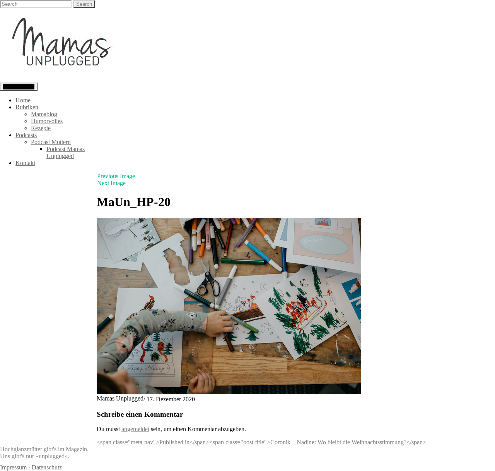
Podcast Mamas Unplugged (65, 152)
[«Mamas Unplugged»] (62, 79)
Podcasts (26, 135)
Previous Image (116, 176)
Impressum (13, 467)
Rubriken (26, 107)
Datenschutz (47, 467)
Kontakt (25, 163)
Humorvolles (47, 121)
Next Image (111, 183)
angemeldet (135, 429)
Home (23, 100)
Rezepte (41, 128)
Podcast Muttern (51, 142)
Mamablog (44, 114)
